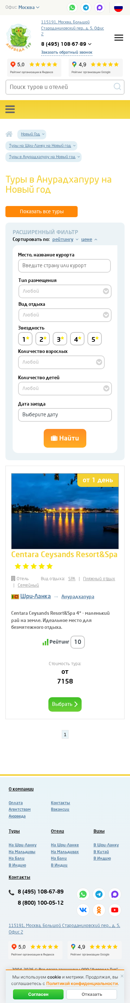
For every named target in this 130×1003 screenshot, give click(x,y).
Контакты (60, 803)
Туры (14, 831)
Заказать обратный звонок (66, 52)
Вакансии (60, 809)
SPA (71, 578)
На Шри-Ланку (22, 845)
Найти (68, 438)
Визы (99, 831)
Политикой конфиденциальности (82, 983)
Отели (57, 831)
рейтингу (62, 239)
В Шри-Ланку (106, 845)
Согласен (38, 994)
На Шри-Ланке (65, 845)
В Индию (17, 865)
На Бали (17, 858)
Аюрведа (17, 816)
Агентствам (20, 809)
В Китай (101, 852)
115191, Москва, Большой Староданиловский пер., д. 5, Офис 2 (72, 28)
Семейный (28, 585)
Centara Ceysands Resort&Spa (64, 554)
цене (86, 239)
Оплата (16, 803)
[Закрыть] (122, 976)
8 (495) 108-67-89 (41, 892)
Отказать (92, 994)
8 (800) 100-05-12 (41, 903)
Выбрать (63, 704)
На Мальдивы (22, 852)
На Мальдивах (65, 852)
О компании (21, 789)
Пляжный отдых (99, 578)
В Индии (59, 865)
